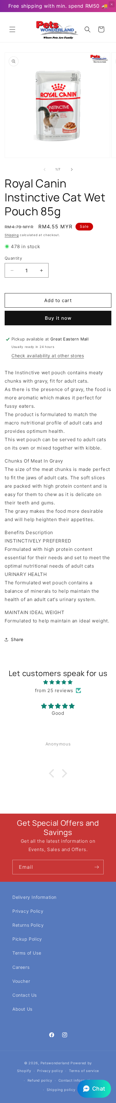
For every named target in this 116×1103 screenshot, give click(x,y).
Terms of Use (26, 953)
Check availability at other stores (47, 355)
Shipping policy (61, 1090)
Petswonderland (55, 1063)
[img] (58, 682)
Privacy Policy (27, 911)
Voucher (21, 981)
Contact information (76, 1080)
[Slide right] (72, 169)
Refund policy (40, 1080)
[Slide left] (44, 169)
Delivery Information (34, 897)
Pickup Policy (27, 939)
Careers (20, 967)
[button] (12, 29)
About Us (22, 1009)
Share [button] (17, 639)
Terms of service (84, 1071)
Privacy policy (50, 1071)
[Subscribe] (96, 867)
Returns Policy (28, 925)
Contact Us (24, 995)
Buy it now (58, 318)
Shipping (12, 235)
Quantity (13, 258)
